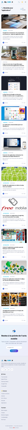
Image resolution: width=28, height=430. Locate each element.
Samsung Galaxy (4, 381)
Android (3, 396)
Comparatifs (3, 386)
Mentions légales (5, 414)
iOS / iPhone (4, 398)
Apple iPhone (4, 379)
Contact (3, 412)
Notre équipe (4, 410)
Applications (4, 402)
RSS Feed (3, 419)
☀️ (22, 2)
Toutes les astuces (5, 393)
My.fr (8, 2)
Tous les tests (4, 376)
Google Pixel (4, 383)
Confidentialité (4, 417)
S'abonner (14, 350)
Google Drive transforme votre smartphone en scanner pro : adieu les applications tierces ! (14, 34)
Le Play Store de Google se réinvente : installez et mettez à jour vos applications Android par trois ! (13, 96)
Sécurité (3, 400)
